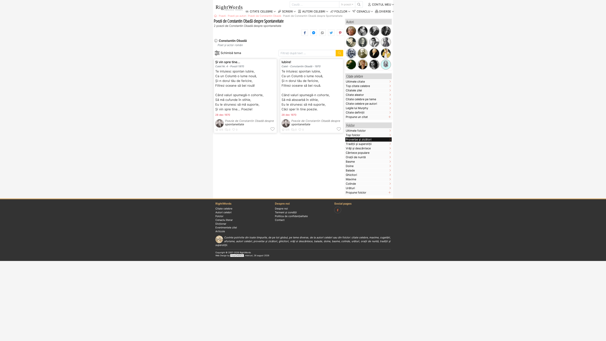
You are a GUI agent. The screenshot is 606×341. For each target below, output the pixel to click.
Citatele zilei (354, 90)
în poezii (346, 4)
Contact (280, 219)
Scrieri (287, 11)
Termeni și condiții (286, 212)
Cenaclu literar (224, 219)
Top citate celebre (358, 86)
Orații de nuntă (356, 157)
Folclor (340, 11)
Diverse (384, 11)
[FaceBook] (337, 210)
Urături (350, 188)
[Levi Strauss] (362, 42)
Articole (220, 231)
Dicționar (220, 223)
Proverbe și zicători (358, 139)
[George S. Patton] (351, 42)
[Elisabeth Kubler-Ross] (351, 53)
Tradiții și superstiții (358, 144)
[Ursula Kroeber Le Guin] (351, 31)
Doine (350, 166)
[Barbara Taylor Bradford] (362, 64)
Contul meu (381, 4)
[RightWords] (215, 15)
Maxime (351, 179)
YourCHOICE (237, 255)
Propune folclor (356, 192)
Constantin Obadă (233, 41)
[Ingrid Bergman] (374, 64)
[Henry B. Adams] (385, 64)
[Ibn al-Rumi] (385, 42)
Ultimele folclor (356, 130)
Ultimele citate (355, 81)
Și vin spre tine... (227, 62)
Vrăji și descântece (358, 148)
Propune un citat (357, 117)
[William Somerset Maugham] (385, 31)
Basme (350, 161)
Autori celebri (313, 11)
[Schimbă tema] (217, 53)
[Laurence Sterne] (351, 64)
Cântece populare (357, 152)
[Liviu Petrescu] (362, 31)
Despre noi (281, 208)
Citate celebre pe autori (361, 103)
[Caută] (359, 4)
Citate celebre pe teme (361, 99)
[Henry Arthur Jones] (362, 53)
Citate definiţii (355, 112)
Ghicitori (351, 174)
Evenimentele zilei (226, 227)
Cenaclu (363, 11)
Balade (350, 170)
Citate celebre (223, 208)
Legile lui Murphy (357, 108)
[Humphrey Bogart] (374, 42)
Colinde (351, 183)
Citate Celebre (261, 11)
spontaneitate (234, 124)
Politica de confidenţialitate (291, 216)
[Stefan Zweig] (374, 31)
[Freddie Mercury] (385, 53)
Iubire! (286, 62)
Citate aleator (355, 94)
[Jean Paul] (374, 53)
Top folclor (353, 135)
